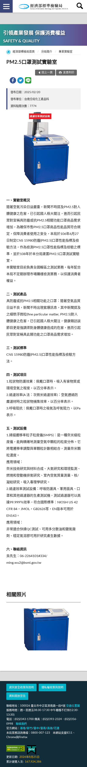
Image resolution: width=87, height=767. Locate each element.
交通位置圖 (73, 705)
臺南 (43, 728)
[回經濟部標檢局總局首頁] (43, 6)
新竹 (29, 728)
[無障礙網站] (15, 748)
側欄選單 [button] (6, 6)
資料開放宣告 (17, 696)
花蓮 (56, 728)
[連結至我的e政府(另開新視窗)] (31, 750)
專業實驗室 (65, 51)
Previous (10, 629)
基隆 (23, 728)
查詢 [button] (80, 6)
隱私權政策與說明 (52, 687)
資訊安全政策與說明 (21, 687)
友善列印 (68, 72)
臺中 (36, 728)
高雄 (50, 728)
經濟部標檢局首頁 (24, 51)
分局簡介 (46, 51)
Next (76, 629)
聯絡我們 (21, 724)
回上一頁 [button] (47, 72)
